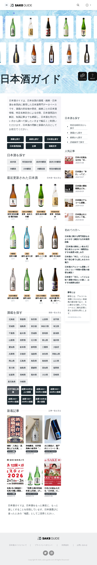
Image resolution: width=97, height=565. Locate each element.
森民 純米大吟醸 (41, 299)
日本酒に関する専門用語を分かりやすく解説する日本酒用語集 (77, 239)
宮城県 (12, 326)
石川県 (34, 340)
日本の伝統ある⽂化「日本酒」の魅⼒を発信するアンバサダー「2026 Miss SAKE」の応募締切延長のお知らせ (52, 489)
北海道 (12, 319)
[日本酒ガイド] (21, 5)
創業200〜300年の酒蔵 (13, 400)
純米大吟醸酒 (55, 161)
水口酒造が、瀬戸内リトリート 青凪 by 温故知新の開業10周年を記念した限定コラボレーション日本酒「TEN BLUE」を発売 (52, 447)
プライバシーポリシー (44, 545)
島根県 (45, 360)
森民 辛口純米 (55, 256)
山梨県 (12, 340)
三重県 (45, 347)
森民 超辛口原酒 (27, 257)
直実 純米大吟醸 (27, 215)
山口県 (56, 360)
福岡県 (56, 367)
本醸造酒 (41, 168)
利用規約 (65, 545)
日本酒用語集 (15, 146)
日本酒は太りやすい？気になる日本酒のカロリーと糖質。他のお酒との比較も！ (81, 215)
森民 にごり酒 (41, 256)
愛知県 (12, 347)
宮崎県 (56, 374)
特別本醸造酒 (55, 168)
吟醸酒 (13, 168)
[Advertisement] (77, 102)
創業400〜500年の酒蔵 (41, 390)
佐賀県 (12, 374)
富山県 (45, 340)
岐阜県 (23, 347)
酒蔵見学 (52, 146)
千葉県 (12, 333)
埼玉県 (56, 326)
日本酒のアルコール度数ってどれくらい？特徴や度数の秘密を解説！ (81, 201)
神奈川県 (45, 326)
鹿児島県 (11, 381)
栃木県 (23, 333)
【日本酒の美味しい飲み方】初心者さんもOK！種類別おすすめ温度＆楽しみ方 (77, 249)
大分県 (45, 374)
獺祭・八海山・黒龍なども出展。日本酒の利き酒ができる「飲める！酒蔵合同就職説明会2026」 (14, 447)
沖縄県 (23, 381)
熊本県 (34, 374)
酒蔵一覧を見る (55, 312)
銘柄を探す (34, 139)
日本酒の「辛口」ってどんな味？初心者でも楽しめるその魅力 (81, 173)
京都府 (23, 354)
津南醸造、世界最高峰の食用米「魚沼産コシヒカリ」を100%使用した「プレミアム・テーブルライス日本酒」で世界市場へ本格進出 (33, 447)
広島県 (23, 360)
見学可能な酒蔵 (13, 390)
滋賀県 (34, 354)
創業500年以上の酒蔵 (27, 390)
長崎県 (23, 374)
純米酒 (13, 161)
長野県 (23, 340)
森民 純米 (27, 298)
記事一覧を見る (55, 411)
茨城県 (34, 333)
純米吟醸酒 (41, 161)
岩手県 (56, 319)
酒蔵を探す (15, 139)
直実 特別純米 (55, 215)
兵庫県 (12, 354)
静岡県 (34, 347)
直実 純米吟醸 (41, 214)
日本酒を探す (52, 139)
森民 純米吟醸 (13, 298)
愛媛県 (34, 367)
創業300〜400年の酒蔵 (55, 390)
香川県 (12, 367)
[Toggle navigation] (6, 5)
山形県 (45, 319)
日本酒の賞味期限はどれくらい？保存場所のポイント (81, 187)
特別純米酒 (27, 161)
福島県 (23, 326)
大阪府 (56, 347)
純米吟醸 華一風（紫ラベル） (55, 299)
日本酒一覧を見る (54, 178)
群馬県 (45, 333)
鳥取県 (34, 360)
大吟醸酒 (27, 168)
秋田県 (34, 319)
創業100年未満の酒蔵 (41, 400)
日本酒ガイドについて (18, 545)
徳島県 (23, 367)
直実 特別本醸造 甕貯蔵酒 (13, 215)
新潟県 (56, 333)
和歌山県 (56, 354)
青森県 (23, 319)
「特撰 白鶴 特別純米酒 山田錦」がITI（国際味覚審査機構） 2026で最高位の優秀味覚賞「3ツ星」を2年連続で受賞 (34, 489)
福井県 (56, 340)
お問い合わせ (82, 545)
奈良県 (45, 354)
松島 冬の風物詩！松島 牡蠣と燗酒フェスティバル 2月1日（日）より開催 (15, 489)
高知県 (45, 367)
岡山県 (12, 360)
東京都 (34, 326)
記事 (34, 146)
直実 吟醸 (13, 256)
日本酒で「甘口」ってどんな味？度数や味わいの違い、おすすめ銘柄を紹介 (77, 280)
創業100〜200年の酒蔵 (27, 400)
